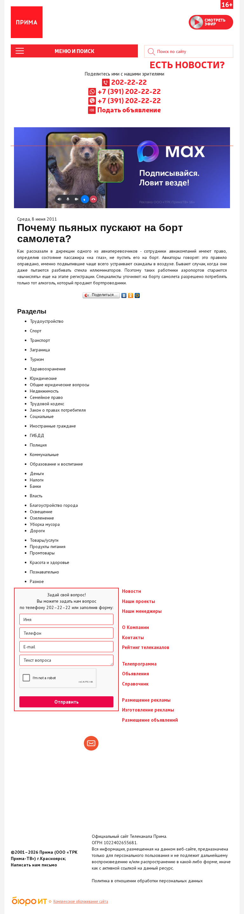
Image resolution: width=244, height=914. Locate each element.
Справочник (135, 684)
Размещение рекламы (146, 700)
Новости (131, 591)
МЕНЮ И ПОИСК (74, 50)
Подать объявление (129, 109)
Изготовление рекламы (148, 710)
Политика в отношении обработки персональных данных (147, 881)
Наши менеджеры (142, 611)
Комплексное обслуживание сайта (80, 901)
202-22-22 (129, 82)
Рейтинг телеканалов (145, 647)
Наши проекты (138, 601)
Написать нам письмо (34, 865)
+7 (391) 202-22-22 (129, 91)
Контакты (133, 637)
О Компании (135, 627)
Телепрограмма (139, 664)
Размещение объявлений (150, 720)
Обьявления (135, 674)
